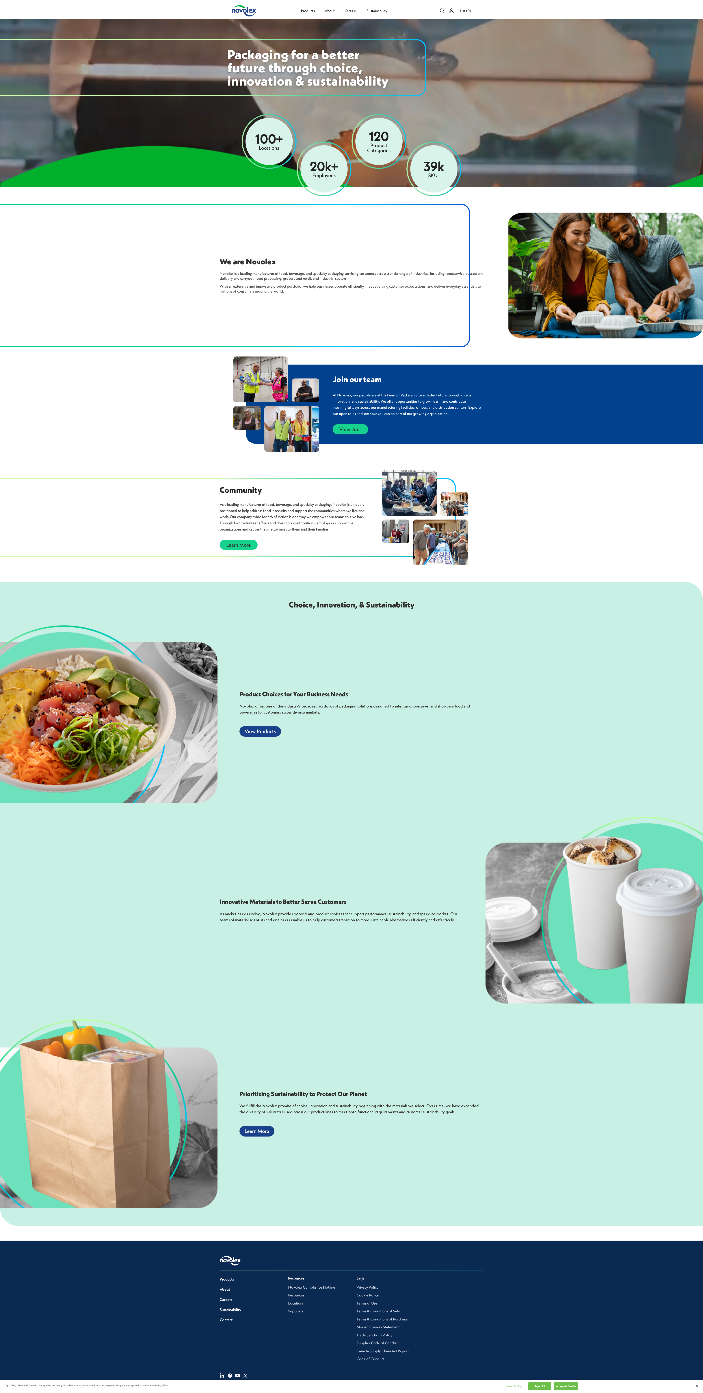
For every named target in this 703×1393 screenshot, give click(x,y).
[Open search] (442, 11)
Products (308, 10)
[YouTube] (237, 1375)
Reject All (539, 1386)
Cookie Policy (368, 1295)
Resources (296, 1295)
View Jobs (350, 429)
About (330, 10)
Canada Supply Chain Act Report (383, 1350)
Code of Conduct (370, 1358)
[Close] (697, 1386)
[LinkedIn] (222, 1375)
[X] (245, 1375)
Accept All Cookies (566, 1386)
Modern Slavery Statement (378, 1326)
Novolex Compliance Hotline (311, 1287)
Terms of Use (367, 1303)
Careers (351, 10)
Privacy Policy (367, 1287)
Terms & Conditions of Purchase (382, 1319)
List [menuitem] (465, 10)
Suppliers (295, 1311)
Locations (296, 1303)
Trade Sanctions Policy (374, 1335)
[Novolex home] (230, 1260)
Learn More (238, 545)
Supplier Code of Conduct (378, 1342)
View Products (260, 731)
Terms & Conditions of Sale (378, 1311)
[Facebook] (230, 1375)
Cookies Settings (513, 1386)
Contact (226, 1319)
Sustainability (377, 10)
